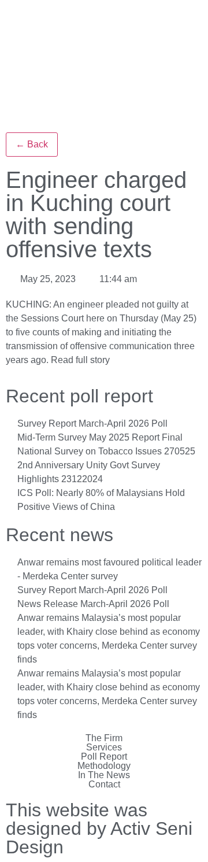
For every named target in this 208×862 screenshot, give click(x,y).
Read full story (80, 360)
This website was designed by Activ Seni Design (99, 828)
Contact (104, 784)
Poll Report (104, 756)
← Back (32, 144)
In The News (104, 775)
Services (104, 747)
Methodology (104, 766)
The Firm (104, 738)
